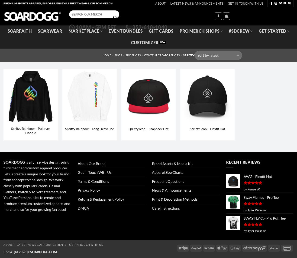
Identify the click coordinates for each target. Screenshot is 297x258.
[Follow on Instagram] (275, 3)
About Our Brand (92, 163)
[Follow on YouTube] (285, 3)
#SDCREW (239, 31)
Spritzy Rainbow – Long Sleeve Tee (89, 129)
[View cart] (226, 16)
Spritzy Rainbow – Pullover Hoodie (30, 131)
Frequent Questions (168, 181)
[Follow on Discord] (289, 3)
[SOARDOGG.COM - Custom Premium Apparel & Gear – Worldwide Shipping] (32, 16)
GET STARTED (272, 31)
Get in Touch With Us (95, 172)
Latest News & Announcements (196, 3)
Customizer (145, 42)
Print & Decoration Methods (174, 199)
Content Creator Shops (162, 55)
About (160, 3)
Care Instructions (166, 208)
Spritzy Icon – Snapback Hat (148, 129)
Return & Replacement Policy (101, 199)
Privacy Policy (89, 190)
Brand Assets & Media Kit (172, 163)
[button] (218, 16)
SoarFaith (20, 31)
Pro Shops (133, 55)
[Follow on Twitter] (280, 3)
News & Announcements (171, 190)
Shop (118, 55)
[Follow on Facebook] (271, 3)
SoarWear (50, 31)
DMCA (83, 208)
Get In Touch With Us (245, 3)
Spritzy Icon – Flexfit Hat (207, 129)
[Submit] (115, 18)
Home (107, 55)
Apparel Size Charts (167, 172)
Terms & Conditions (93, 181)
